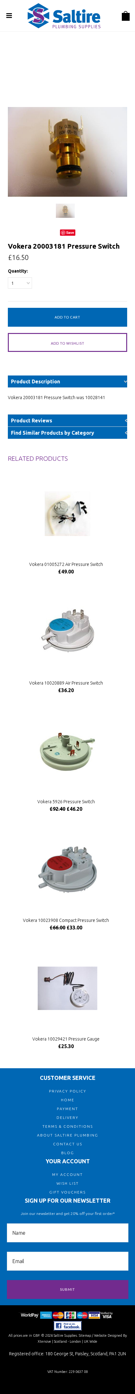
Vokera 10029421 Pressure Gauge (66, 1038)
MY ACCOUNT (67, 1174)
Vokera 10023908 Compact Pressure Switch (66, 920)
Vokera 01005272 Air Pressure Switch (66, 564)
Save (70, 232)
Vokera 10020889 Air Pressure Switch (66, 683)
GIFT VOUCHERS (67, 1192)
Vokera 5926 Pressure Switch (66, 801)
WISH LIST (68, 1183)
